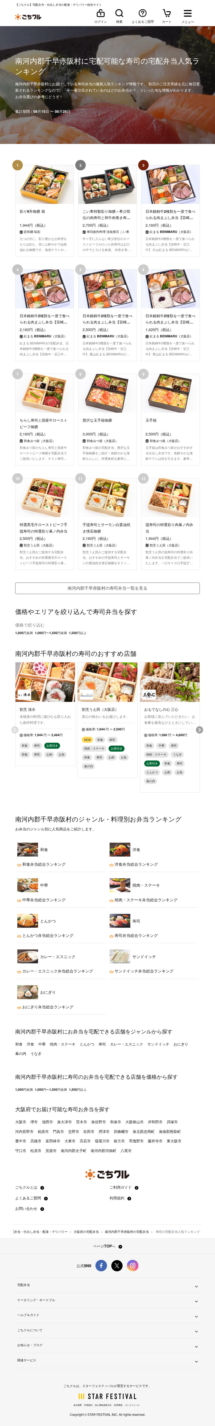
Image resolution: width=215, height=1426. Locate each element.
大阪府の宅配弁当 (86, 1231)
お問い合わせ (26, 1208)
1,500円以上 (78, 632)
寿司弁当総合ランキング (136, 935)
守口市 (20, 1150)
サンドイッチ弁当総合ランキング (144, 971)
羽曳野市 (136, 1140)
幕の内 (20, 1053)
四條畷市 (121, 1131)
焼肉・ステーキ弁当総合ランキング (146, 900)
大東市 (70, 1140)
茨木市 (81, 1121)
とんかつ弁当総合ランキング (47, 935)
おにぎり (181, 1044)
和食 (19, 1044)
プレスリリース (132, 1404)
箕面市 (51, 1150)
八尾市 (126, 1150)
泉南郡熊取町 (170, 1131)
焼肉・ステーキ (63, 1044)
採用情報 (118, 1404)
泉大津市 (64, 1121)
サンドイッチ (158, 1044)
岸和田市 (155, 1121)
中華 (42, 1044)
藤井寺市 (155, 1140)
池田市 (47, 1121)
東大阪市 (174, 1140)
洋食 (30, 1044)
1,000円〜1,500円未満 (51, 632)
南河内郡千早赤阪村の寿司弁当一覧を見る (107, 588)
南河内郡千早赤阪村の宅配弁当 (127, 1231)
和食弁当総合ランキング (43, 864)
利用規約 (117, 1197)
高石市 (85, 1140)
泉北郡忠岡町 (144, 1131)
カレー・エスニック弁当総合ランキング (57, 971)
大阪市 (20, 1121)
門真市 (58, 1131)
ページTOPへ (104, 1246)
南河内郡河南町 (103, 1150)
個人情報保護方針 (103, 1404)
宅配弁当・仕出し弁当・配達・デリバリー (38, 1231)
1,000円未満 (24, 632)
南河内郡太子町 (74, 1150)
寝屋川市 (102, 1140)
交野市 (73, 1131)
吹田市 (88, 1131)
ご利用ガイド (121, 1187)
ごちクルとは (26, 1187)
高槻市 (35, 1140)
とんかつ (87, 1044)
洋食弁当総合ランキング (136, 864)
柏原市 (43, 1131)
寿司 (102, 1044)
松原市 (35, 1150)
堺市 (34, 1121)
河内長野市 (24, 1131)
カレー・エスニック (126, 1044)
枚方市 (119, 1140)
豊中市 (20, 1140)
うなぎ (35, 1053)
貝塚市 (172, 1121)
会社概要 (77, 1404)
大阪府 (23, 1109)
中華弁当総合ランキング (43, 900)
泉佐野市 (98, 1121)
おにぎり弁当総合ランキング (47, 1007)
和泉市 (115, 1121)
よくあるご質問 (28, 1197)
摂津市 (104, 1131)
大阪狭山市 (134, 1121)
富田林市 (53, 1140)
